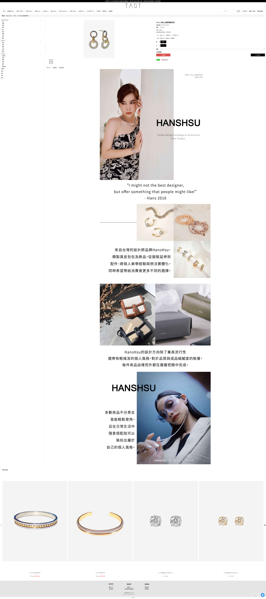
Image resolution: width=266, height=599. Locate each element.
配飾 (3, 51)
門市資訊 (99, 11)
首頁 (4, 11)
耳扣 (3, 44)
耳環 (15, 15)
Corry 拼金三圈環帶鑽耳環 (22, 15)
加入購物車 (257, 55)
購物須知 (104, 11)
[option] (99, 39)
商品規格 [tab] (55, 67)
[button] (10, 11)
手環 (3, 35)
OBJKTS (3, 40)
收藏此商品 (165, 60)
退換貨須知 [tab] (61, 67)
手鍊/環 (3, 55)
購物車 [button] (260, 11)
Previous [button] (1, 525)
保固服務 (110, 11)
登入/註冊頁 (252, 11)
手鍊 (3, 25)
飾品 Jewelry (9, 15)
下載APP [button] (245, 11)
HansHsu (3, 53)
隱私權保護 (129, 589)
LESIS (2, 29)
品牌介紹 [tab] (48, 67)
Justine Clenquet (4, 20)
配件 (3, 38)
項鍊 (3, 23)
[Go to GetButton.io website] (262, 597)
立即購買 (163, 55)
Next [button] (265, 525)
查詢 (238, 11)
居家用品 (4, 66)
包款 (3, 63)
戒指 (3, 27)
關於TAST (111, 587)
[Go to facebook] (262, 595)
